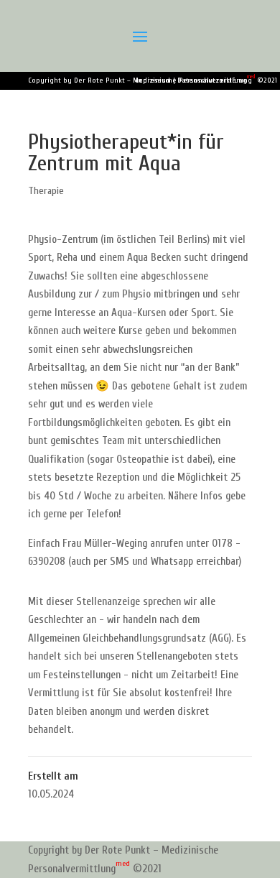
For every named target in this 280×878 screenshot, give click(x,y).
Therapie (46, 191)
